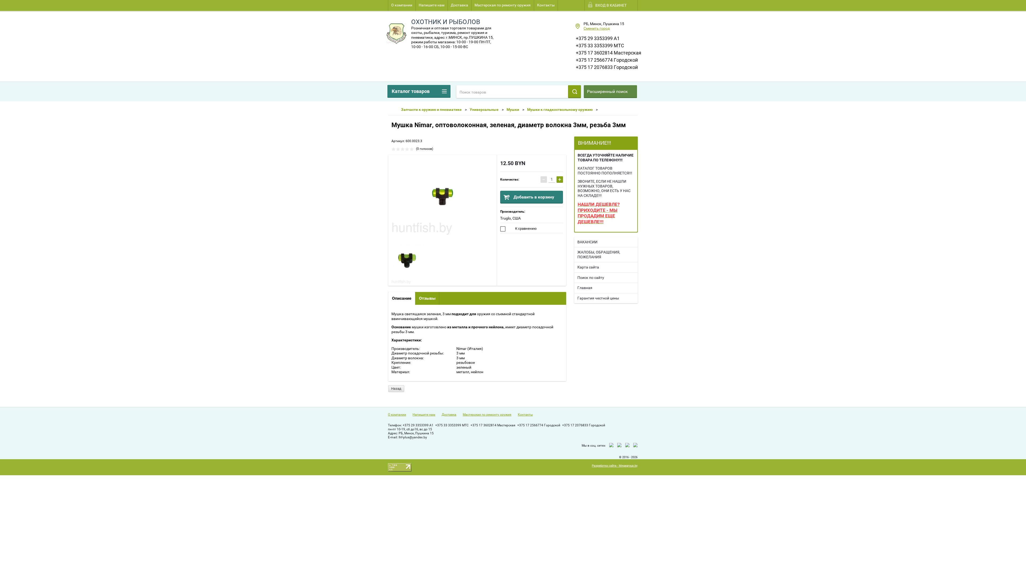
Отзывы (427, 298)
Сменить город (597, 28)
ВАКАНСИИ (587, 242)
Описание (401, 298)
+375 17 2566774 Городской (607, 60)
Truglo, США (510, 218)
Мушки (513, 109)
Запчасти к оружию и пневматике (431, 109)
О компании (401, 5)
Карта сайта (588, 267)
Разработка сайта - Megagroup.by (615, 465)
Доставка (459, 5)
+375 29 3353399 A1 (598, 38)
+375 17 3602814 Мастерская (608, 53)
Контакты (546, 5)
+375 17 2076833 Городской (607, 67)
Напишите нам (431, 5)
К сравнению (525, 229)
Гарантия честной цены (598, 298)
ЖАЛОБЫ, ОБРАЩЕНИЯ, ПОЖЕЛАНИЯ (598, 254)
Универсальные (484, 109)
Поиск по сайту (590, 277)
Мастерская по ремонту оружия (503, 5)
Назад (396, 389)
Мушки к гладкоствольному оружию (560, 109)
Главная (584, 288)
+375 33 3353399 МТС (600, 45)
